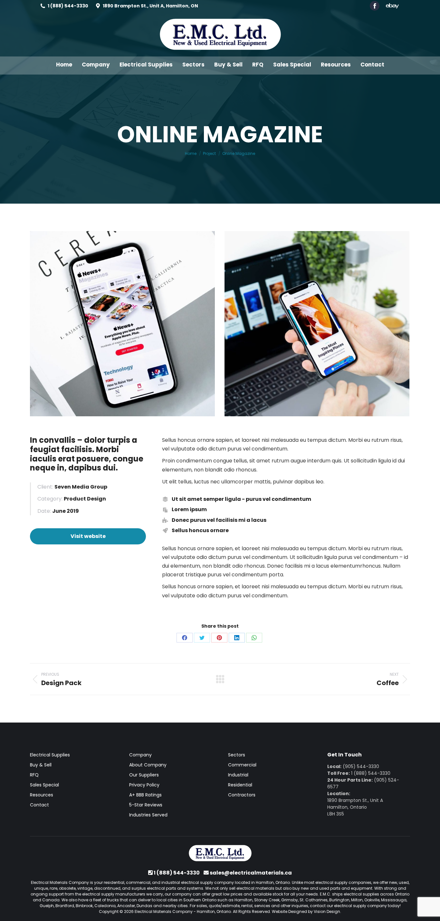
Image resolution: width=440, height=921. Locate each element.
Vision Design (327, 911)
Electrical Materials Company (164, 911)
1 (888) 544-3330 (68, 6)
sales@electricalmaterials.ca (251, 872)
